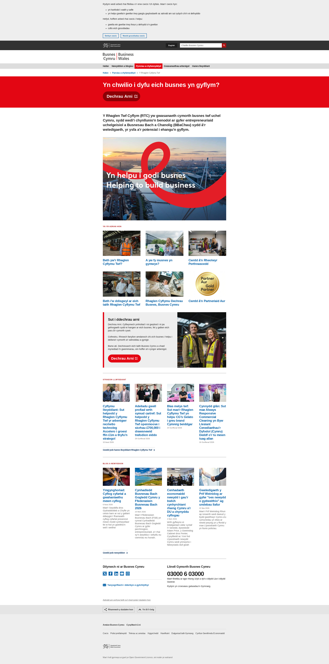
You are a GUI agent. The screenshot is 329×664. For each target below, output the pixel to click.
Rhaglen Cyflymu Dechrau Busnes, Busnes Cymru (164, 302)
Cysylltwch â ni (133, 625)
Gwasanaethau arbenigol (176, 66)
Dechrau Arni (119, 96)
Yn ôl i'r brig (148, 609)
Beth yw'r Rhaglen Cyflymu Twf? (116, 262)
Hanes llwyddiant (201, 66)
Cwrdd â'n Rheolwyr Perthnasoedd (203, 262)
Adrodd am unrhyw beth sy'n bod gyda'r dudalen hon (127, 600)
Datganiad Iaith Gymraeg (182, 633)
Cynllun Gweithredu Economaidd (210, 633)
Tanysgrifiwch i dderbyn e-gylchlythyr (128, 585)
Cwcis (105, 633)
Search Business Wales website (224, 45)
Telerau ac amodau (137, 633)
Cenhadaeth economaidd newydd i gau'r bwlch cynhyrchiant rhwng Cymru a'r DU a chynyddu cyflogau (179, 502)
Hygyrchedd (153, 633)
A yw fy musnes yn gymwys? (159, 262)
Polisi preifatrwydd (118, 633)
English (171, 45)
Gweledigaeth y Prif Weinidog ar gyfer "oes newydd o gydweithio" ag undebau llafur (212, 497)
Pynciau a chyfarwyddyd (148, 66)
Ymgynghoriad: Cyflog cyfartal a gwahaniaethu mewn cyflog (114, 495)
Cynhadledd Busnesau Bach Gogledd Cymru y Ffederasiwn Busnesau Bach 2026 (147, 499)
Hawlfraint (165, 633)
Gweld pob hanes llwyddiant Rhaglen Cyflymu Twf (127, 450)
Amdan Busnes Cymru (113, 625)
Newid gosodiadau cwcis (134, 36)
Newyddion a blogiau (122, 66)
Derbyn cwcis (111, 36)
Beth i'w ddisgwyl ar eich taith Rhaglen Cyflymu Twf (121, 302)
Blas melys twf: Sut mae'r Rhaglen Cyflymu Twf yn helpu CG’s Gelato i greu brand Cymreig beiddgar (180, 415)
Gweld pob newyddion (114, 552)
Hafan (106, 66)
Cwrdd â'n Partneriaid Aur (207, 301)
